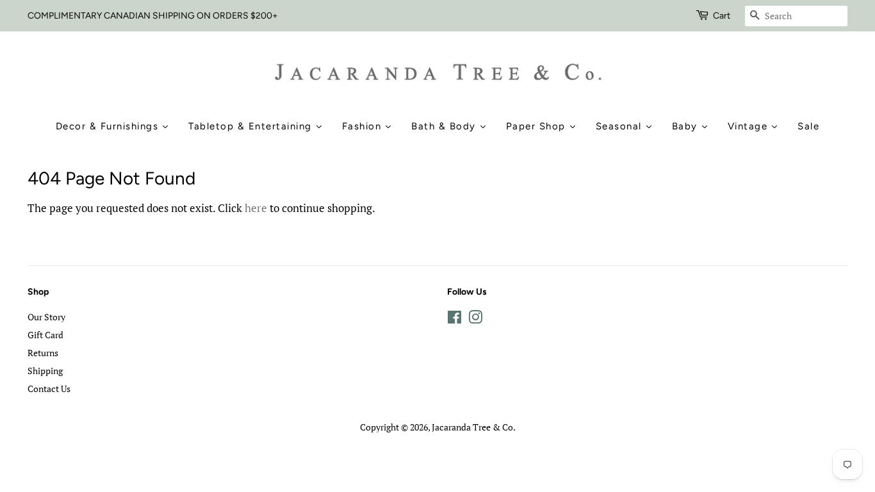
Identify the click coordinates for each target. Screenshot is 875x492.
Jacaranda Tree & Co (472, 427)
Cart (721, 15)
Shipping (45, 371)
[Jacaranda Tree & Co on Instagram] (475, 319)
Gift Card (45, 335)
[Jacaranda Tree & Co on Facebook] (454, 319)
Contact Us (49, 388)
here (256, 208)
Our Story (46, 317)
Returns (43, 353)
